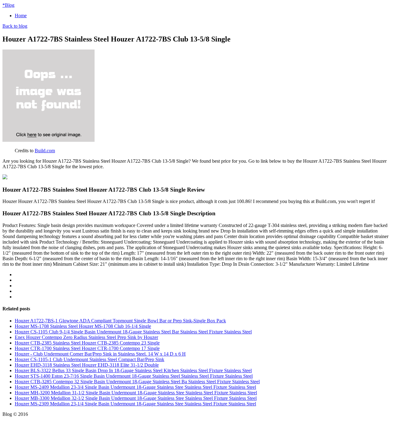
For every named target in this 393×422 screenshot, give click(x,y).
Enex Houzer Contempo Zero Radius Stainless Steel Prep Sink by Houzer (86, 337)
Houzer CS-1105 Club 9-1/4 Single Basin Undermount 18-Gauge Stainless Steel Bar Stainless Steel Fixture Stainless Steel (133, 331)
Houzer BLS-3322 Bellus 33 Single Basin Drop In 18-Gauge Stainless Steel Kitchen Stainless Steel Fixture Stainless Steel (133, 370)
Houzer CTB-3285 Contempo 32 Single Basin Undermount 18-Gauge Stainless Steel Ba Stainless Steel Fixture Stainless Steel (137, 381)
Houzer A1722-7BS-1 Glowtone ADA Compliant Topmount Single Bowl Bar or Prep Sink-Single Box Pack (120, 320)
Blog (8, 5)
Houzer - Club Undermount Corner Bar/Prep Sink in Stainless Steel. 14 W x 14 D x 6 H (100, 353)
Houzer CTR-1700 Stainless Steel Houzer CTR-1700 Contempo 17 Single (87, 348)
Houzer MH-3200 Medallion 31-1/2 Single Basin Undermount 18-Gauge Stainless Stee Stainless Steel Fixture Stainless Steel (136, 392)
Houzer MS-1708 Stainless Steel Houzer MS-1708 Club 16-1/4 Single (83, 326)
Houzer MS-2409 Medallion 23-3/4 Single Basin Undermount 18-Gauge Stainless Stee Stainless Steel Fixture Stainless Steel (135, 387)
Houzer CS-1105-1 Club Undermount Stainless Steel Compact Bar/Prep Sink (89, 359)
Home (21, 15)
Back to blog (14, 26)
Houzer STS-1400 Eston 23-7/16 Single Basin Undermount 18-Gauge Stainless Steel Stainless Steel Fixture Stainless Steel (134, 376)
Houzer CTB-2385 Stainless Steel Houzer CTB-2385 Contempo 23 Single (87, 342)
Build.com (45, 150)
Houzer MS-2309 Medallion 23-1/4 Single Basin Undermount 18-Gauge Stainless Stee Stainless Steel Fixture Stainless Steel (135, 403)
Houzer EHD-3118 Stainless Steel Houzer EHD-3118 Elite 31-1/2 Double (87, 365)
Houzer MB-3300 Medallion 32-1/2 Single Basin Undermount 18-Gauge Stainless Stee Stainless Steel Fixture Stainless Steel (136, 398)
